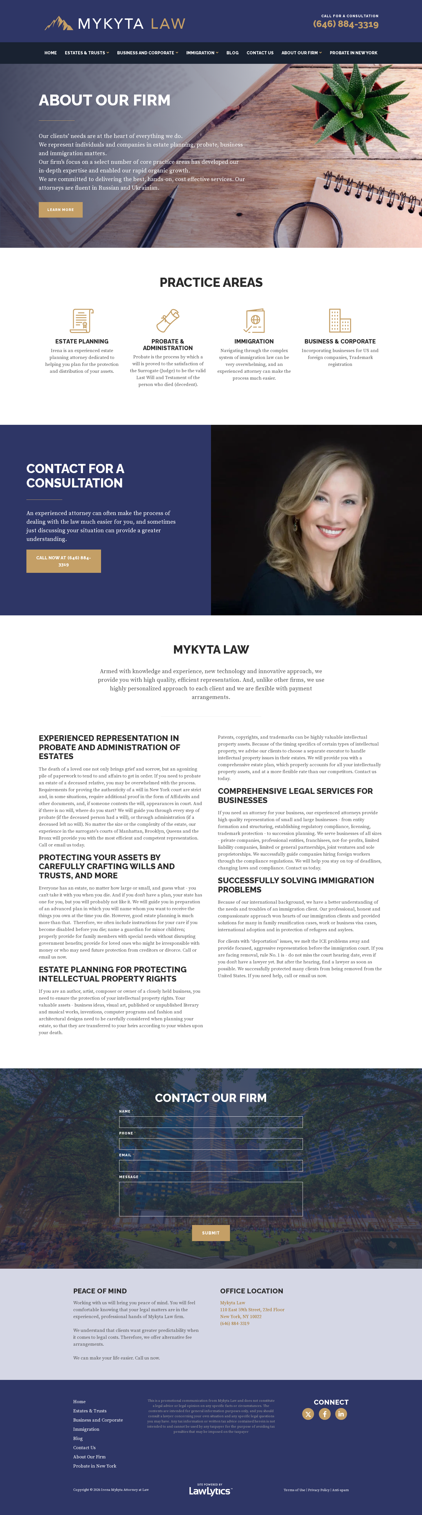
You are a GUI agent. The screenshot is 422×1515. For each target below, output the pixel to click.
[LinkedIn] (341, 1414)
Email (126, 1155)
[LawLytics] (211, 1490)
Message (130, 1177)
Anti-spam (340, 1490)
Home (50, 53)
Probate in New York (354, 53)
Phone (127, 1133)
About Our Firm (300, 53)
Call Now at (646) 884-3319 (63, 561)
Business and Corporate (145, 53)
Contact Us (260, 53)
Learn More (60, 210)
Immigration (200, 53)
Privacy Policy (319, 1490)
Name (126, 1111)
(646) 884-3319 (346, 23)
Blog (233, 53)
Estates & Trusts (85, 53)
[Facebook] (324, 1414)
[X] (308, 1414)
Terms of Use (294, 1490)
